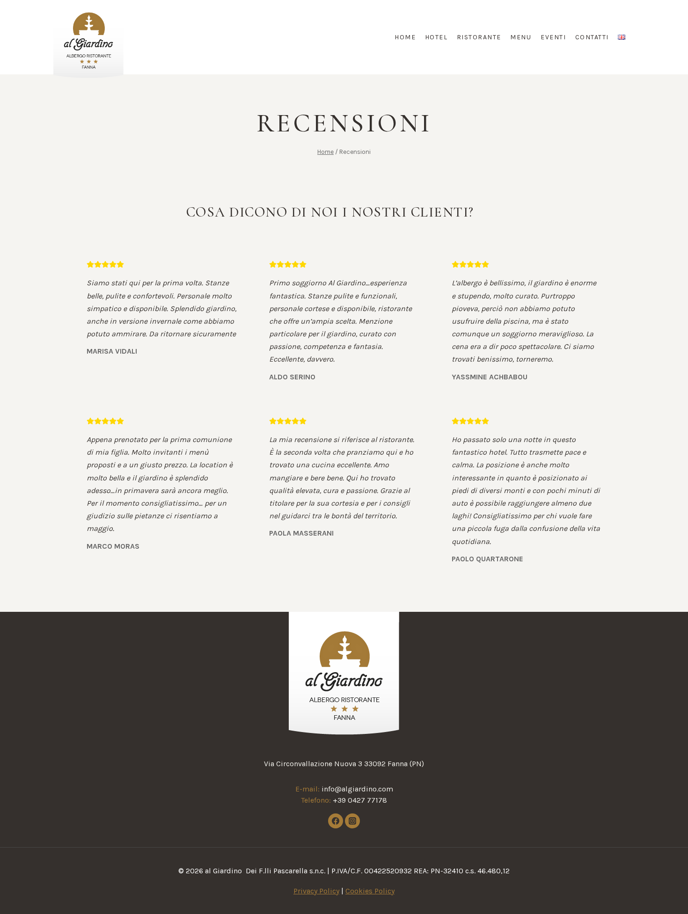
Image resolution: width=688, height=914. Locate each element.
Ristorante (479, 37)
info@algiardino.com (357, 788)
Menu (520, 37)
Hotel (436, 37)
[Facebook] (335, 820)
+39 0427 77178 (360, 800)
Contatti (592, 37)
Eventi (553, 37)
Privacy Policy (316, 890)
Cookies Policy (370, 890)
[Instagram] (352, 820)
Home (405, 37)
